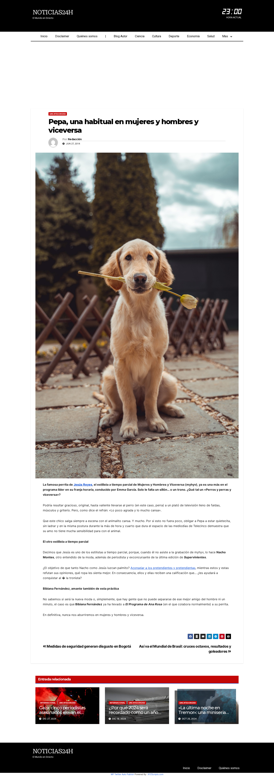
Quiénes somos (87, 36)
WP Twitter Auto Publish (122, 774)
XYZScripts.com (155, 774)
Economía (193, 36)
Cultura (156, 36)
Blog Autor (120, 36)
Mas (225, 36)
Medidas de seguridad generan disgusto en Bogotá (88, 646)
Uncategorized (58, 114)
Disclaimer (62, 36)
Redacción (75, 139)
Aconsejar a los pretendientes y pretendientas (162, 568)
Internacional (48, 703)
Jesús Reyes (83, 484)
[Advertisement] (137, 69)
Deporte (174, 36)
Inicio (44, 36)
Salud (211, 36)
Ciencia (139, 36)
